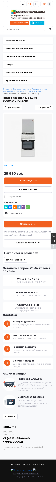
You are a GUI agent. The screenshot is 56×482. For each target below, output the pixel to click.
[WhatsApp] (28, 207)
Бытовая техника (21, 89)
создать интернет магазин (26, 474)
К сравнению (14, 197)
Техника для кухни (40, 89)
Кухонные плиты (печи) (13, 91)
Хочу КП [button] (38, 22)
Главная (6, 89)
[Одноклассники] (15, 207)
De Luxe (8, 165)
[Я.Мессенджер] (6, 207)
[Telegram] (19, 207)
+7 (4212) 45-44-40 (16, 438)
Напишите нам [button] (20, 22)
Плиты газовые (34, 91)
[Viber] (23, 207)
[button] (5, 4)
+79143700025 (13, 441)
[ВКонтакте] (10, 207)
